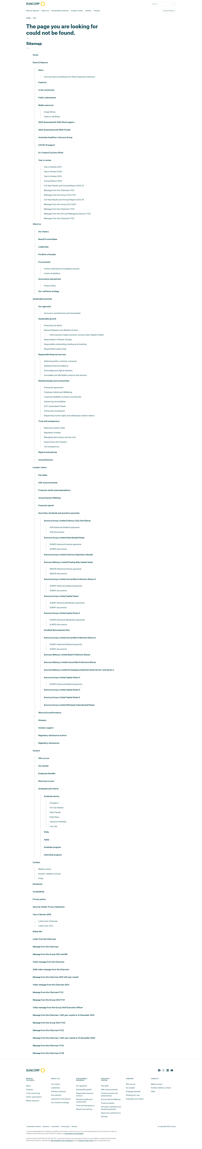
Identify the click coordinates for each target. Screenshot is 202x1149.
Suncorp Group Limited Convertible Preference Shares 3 (70, 579)
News (40, 70)
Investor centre (77, 10)
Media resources (45, 105)
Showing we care (46, 781)
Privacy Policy (50, 285)
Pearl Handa (55, 812)
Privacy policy (39, 899)
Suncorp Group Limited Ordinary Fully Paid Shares (67, 521)
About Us (45, 10)
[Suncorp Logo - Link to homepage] (36, 4)
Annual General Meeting (49, 498)
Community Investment (54, 411)
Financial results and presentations (54, 490)
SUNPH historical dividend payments (66, 684)
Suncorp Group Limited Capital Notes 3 (62, 678)
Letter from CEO (45, 926)
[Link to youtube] (172, 1070)
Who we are (43, 758)
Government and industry (55, 442)
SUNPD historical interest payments (65, 544)
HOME (28, 18)
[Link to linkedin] (168, 1070)
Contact (97, 10)
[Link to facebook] (159, 1070)
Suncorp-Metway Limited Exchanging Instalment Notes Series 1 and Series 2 (79, 670)
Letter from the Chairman (44, 939)
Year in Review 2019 (42, 915)
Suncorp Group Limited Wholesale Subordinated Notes (69, 705)
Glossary (42, 720)
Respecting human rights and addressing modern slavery (69, 415)
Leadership (43, 247)
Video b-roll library (52, 116)
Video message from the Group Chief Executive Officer (58, 1008)
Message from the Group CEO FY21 (49, 1000)
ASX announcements (47, 483)
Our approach (44, 307)
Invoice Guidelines (52, 273)
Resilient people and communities (53, 381)
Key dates (42, 475)
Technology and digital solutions (58, 370)
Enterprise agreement (53, 387)
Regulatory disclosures (48, 743)
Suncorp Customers (169, 10)
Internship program (53, 855)
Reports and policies (47, 452)
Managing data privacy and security (60, 437)
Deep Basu (54, 817)
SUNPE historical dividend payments (66, 586)
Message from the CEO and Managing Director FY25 (67, 213)
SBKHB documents (58, 573)
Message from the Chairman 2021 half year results (55, 977)
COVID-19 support (46, 145)
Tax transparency (51, 446)
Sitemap (74, 1126)
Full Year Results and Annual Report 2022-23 (64, 185)
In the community (46, 90)
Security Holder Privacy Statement (49, 907)
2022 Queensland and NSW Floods (54, 130)
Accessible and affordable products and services (65, 375)
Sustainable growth (47, 319)
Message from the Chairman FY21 (48, 992)
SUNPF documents (58, 607)
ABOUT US (55, 1078)
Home (35, 55)
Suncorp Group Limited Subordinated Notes (64, 538)
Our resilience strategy (48, 291)
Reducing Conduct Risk (54, 428)
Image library (50, 112)
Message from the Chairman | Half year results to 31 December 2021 (63, 1015)
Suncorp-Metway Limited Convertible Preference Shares (70, 662)
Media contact (44, 869)
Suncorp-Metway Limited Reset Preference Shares (67, 655)
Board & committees (47, 239)
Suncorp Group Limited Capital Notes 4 (62, 690)
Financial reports (46, 506)
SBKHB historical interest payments (65, 569)
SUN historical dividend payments (65, 527)
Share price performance (49, 713)
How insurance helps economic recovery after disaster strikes (77, 335)
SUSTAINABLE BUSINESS (82, 1079)
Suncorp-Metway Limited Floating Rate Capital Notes (68, 562)
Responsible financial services (52, 355)
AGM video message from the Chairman (51, 970)
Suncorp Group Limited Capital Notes (61, 596)
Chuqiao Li (54, 803)
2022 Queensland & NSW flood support (56, 122)
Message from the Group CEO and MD (50, 954)
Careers (88, 10)
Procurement (44, 262)
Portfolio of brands (47, 254)
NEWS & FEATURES (30, 1079)
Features (42, 82)
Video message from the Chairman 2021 (51, 985)
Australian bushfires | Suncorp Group (55, 137)
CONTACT (155, 1078)
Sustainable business (60, 10)
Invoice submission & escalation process (61, 268)
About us (37, 224)
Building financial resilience (56, 366)
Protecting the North (53, 325)
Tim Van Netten (57, 807)
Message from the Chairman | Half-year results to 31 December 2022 (64, 1038)
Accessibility (38, 892)
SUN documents (57, 532)
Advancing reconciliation (55, 401)
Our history (43, 232)
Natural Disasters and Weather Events (61, 330)
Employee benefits (46, 774)
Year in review (44, 160)
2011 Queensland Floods (55, 406)
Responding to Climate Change (58, 339)
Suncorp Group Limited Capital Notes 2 (62, 613)
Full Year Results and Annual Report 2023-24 (64, 199)
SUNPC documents (58, 649)
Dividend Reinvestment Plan (57, 630)
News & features (32, 10)
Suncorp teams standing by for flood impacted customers (69, 76)
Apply (46, 840)
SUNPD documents (58, 549)
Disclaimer (38, 884)
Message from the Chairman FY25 (59, 218)
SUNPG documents (58, 624)
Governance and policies (49, 279)
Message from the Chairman (45, 947)
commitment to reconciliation (73, 1133)
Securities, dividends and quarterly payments (58, 513)
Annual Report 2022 (53, 181)
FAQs (46, 832)
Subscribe (37, 931)
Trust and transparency (49, 421)
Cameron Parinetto (58, 821)
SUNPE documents (58, 590)
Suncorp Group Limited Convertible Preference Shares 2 (70, 638)
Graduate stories (51, 796)
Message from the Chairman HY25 (48, 1053)
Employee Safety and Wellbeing (58, 392)
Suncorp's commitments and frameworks (62, 313)
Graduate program (52, 847)
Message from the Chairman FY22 (59, 190)
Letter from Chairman (48, 921)
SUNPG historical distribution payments (67, 620)
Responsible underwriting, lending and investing (65, 344)
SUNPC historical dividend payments (66, 644)
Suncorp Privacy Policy (85, 1140)
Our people (43, 766)
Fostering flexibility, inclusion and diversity (62, 397)
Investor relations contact (49, 873)
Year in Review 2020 (53, 171)
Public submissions (47, 98)
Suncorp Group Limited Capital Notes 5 (62, 697)
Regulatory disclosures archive (52, 735)
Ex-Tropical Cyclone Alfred (50, 153)
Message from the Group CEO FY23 (60, 195)
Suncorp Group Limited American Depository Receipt (68, 555)
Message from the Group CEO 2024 (60, 204)
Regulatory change (52, 432)
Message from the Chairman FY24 (59, 209)
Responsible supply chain (55, 349)
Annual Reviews (45, 460)
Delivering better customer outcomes (60, 361)
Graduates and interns (48, 789)
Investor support (45, 728)
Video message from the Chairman (48, 962)
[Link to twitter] (163, 1070)
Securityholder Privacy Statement (62, 1140)
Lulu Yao (53, 826)
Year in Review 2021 (53, 167)
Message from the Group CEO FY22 (49, 1023)
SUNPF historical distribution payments (67, 603)
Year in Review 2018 (53, 176)
